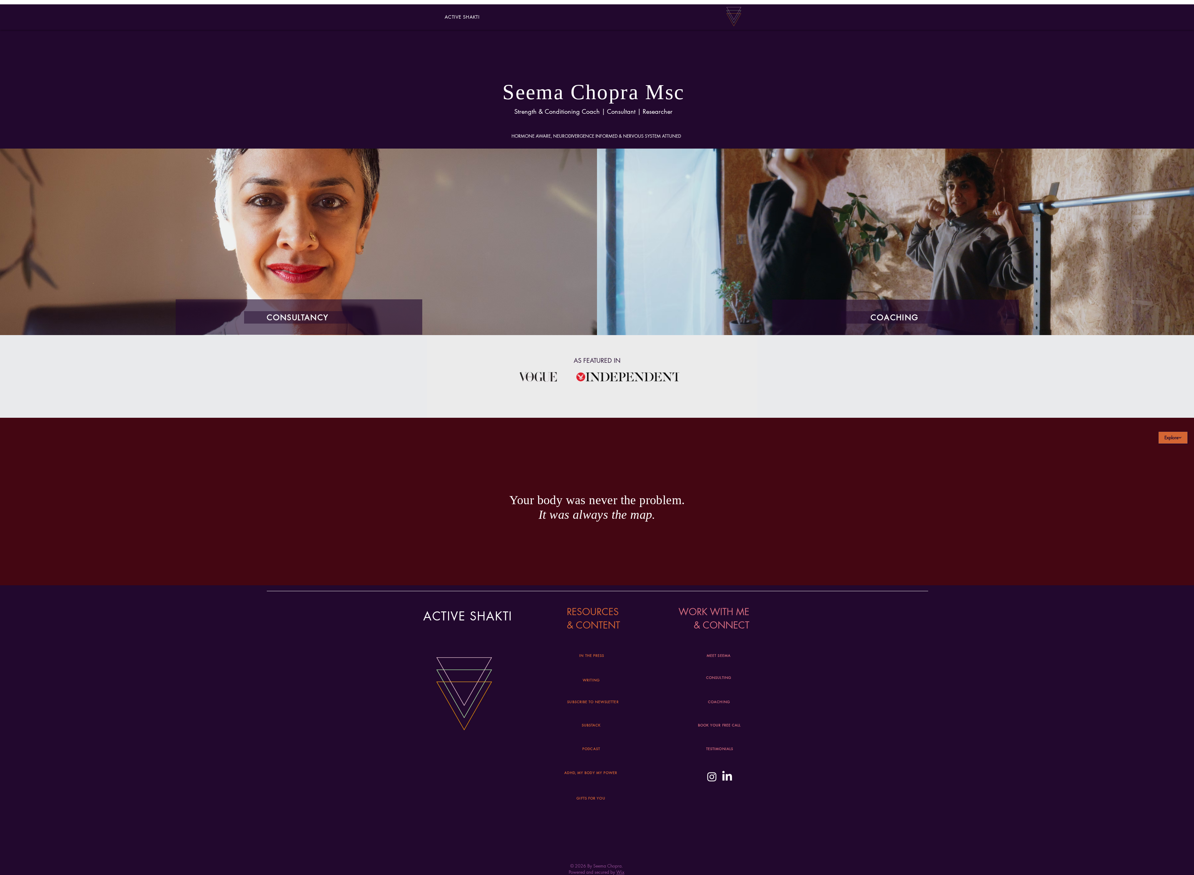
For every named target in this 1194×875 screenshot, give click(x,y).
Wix (620, 872)
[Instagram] (712, 777)
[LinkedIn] (727, 777)
